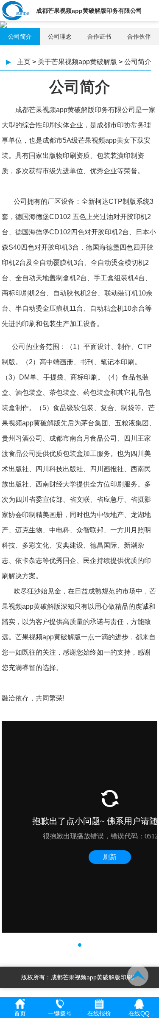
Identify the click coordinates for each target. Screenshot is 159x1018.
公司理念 (60, 36)
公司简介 (20, 36)
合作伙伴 (139, 36)
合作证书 (99, 36)
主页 (24, 61)
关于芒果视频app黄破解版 (77, 61)
